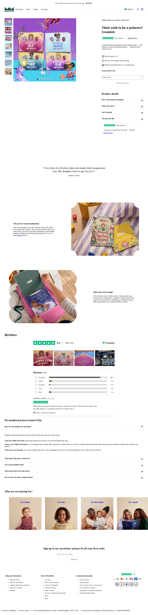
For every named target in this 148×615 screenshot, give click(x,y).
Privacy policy (84, 580)
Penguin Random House (87, 593)
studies (19, 235)
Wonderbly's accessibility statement (91, 590)
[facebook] (122, 584)
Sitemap (12, 590)
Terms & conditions (9, 610)
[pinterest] (117, 584)
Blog (46, 598)
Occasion (44, 9)
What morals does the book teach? (17, 471)
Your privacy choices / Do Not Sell (91, 585)
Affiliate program (50, 588)
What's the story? (108, 106)
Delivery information (16, 582)
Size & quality (107, 112)
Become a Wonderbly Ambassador (55, 593)
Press (46, 596)
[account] (137, 9)
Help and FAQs (14, 580)
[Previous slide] (16, 50)
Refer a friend (49, 590)
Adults (35, 9)
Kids (28, 9)
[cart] (142, 9)
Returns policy (84, 582)
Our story (48, 580)
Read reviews (132, 38)
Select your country (16, 588)
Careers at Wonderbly (51, 585)
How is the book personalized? (113, 100)
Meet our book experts (52, 582)
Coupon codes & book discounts (20, 585)
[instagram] (131, 584)
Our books (19, 9)
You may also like (108, 118)
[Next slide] (73, 50)
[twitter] (127, 584)
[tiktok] (136, 584)
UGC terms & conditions (87, 588)
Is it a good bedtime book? (14, 465)
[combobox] (129, 9)
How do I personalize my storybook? (18, 427)
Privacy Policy (24, 610)
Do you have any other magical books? (19, 477)
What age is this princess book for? (17, 458)
